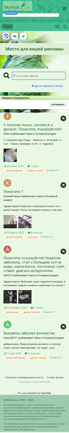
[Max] (6, 36)
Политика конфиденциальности (24, 377)
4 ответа (38, 307)
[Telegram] (23, 36)
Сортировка (57, 105)
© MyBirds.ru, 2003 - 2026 (18, 399)
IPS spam (22, 393)
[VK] (14, 36)
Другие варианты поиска (48, 85)
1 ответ (34, 166)
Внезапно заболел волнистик (29, 333)
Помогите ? (13, 192)
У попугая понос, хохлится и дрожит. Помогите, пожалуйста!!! (33, 127)
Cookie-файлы (55, 377)
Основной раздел (45, 133)
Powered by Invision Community (34, 381)
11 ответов (33, 353)
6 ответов (36, 232)
